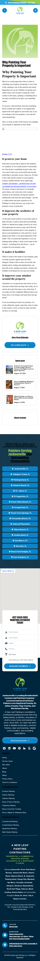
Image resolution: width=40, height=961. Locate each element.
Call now (12, 924)
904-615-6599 (13, 926)
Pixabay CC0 (7, 154)
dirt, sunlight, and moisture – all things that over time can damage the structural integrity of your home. (19, 183)
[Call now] (5, 925)
